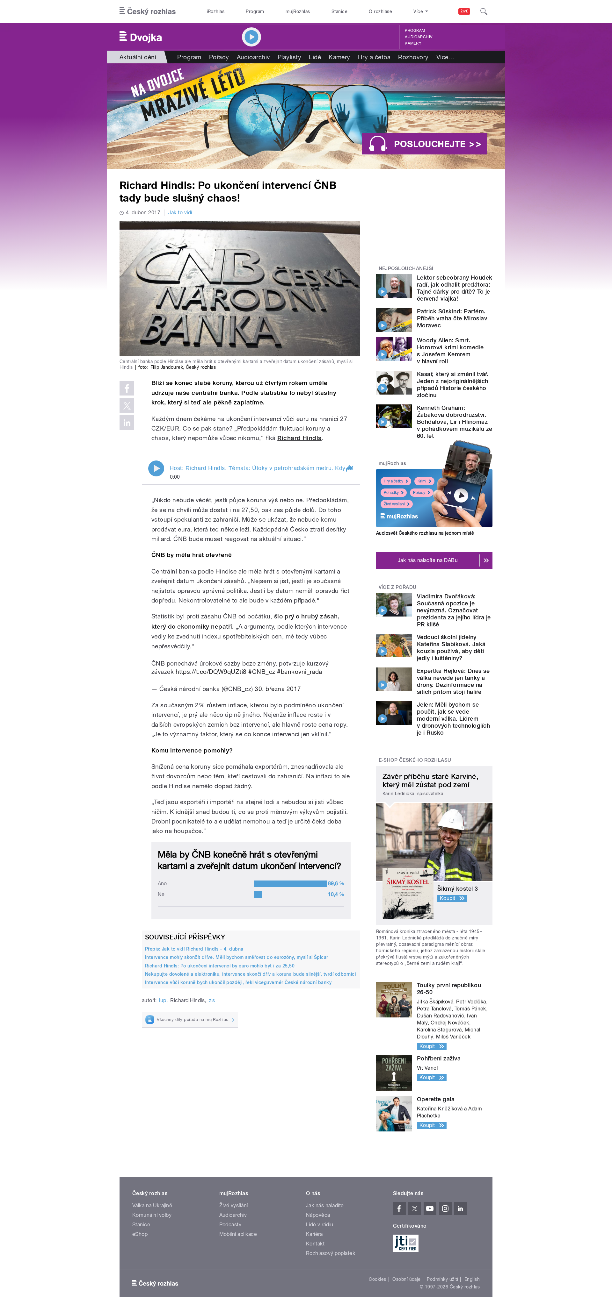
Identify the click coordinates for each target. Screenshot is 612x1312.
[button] (349, 469)
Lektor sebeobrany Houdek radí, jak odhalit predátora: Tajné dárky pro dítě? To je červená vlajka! (454, 288)
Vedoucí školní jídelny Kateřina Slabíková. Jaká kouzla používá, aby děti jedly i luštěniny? (451, 647)
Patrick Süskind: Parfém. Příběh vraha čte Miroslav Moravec (452, 318)
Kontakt (315, 1244)
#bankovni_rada (299, 671)
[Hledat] (483, 11)
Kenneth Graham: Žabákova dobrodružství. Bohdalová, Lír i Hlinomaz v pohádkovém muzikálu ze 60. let (454, 421)
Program (255, 11)
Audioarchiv (418, 37)
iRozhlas (216, 11)
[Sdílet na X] (127, 405)
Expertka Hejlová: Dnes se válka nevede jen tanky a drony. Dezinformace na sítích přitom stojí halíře (453, 681)
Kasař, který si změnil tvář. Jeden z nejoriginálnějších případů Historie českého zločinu (452, 384)
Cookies (377, 1279)
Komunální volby (151, 1215)
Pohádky (391, 492)
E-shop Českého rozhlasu (415, 760)
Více (445, 57)
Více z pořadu (398, 587)
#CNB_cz (261, 671)
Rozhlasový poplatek (330, 1253)
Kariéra (314, 1234)
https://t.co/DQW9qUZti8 (211, 671)
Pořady (219, 57)
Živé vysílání (394, 504)
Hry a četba (374, 57)
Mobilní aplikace (238, 1234)
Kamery (413, 43)
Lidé (315, 57)
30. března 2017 (278, 688)
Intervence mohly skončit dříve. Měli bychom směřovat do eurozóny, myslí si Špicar (236, 957)
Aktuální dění (138, 57)
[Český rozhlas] (148, 11)
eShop (140, 1234)
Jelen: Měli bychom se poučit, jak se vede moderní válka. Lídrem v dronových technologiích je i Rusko (453, 718)
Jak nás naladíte (325, 1205)
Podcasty (230, 1225)
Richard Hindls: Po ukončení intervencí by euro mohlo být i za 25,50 (220, 965)
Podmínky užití (442, 1279)
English (472, 1279)
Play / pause (156, 468)
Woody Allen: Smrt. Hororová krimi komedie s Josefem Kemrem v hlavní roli (450, 351)
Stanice (339, 11)
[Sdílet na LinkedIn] (127, 422)
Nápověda (318, 1215)
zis (212, 1000)
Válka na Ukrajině (152, 1205)
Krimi (422, 481)
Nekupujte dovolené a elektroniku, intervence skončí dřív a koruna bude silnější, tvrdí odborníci (250, 974)
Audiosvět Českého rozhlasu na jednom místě (425, 533)
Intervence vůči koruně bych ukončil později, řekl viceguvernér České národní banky (238, 982)
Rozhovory (413, 57)
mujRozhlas (298, 11)
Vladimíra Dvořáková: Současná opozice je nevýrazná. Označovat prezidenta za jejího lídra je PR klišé (454, 610)
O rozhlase (380, 11)
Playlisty (289, 57)
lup (162, 1000)
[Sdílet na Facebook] (127, 388)
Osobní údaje (406, 1279)
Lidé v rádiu (319, 1225)
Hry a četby (393, 481)
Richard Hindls (299, 438)
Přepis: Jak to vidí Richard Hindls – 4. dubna (194, 949)
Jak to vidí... (182, 213)
